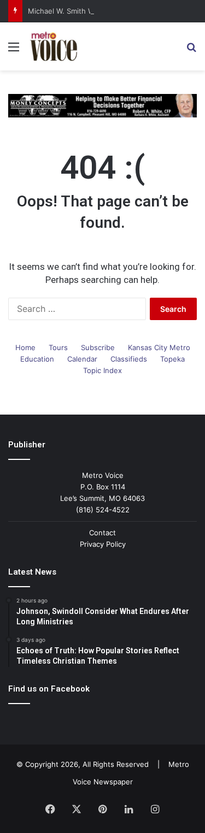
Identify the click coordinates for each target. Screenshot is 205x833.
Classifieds (128, 359)
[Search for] (191, 50)
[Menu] (13, 50)
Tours (58, 347)
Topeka (172, 359)
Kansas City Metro (159, 347)
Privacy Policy (103, 544)
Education (37, 359)
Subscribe (98, 347)
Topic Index (102, 370)
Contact (102, 532)
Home (25, 347)
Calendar (82, 359)
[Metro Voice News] (53, 46)
